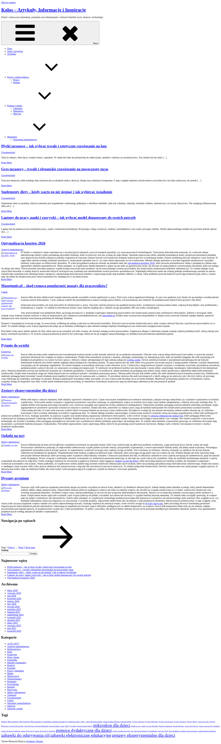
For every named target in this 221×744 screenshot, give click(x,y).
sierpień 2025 (13, 620)
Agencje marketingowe (12, 249)
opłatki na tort (136, 726)
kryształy (73, 726)
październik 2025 (15, 614)
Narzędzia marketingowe (25, 139)
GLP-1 (67, 726)
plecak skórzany (178, 726)
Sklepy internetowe (10, 397)
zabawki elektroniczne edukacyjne (166, 415)
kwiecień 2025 (14, 631)
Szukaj (4, 550)
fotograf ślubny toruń (56, 726)
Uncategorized (8, 152)
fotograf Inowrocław (16, 726)
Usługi (4, 292)
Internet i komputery (16, 662)
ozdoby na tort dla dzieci (126, 461)
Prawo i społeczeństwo (18, 77)
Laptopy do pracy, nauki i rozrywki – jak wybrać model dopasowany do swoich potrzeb (68, 217)
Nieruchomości (14, 679)
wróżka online (134, 360)
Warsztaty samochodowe (19, 703)
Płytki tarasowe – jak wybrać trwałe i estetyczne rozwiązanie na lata (54, 146)
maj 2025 (11, 628)
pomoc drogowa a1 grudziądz (209, 726)
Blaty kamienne (13, 722)
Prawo (16, 80)
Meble (10, 673)
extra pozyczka (203, 722)
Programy (12, 681)
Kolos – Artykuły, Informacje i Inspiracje (43, 9)
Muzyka (17, 114)
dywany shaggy (192, 722)
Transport (11, 695)
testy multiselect (174, 731)
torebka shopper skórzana (207, 731)
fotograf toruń (29, 726)
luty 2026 (11, 604)
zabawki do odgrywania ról (25, 735)
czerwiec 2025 (14, 625)
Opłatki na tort (13, 436)
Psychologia (13, 684)
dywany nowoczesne (166, 722)
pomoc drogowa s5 (27, 731)
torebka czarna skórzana (188, 731)
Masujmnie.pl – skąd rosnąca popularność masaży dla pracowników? (54, 286)
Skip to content (8, 2)
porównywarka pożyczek (121, 731)
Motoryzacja (13, 676)
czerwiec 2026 (14, 593)
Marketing (12, 137)
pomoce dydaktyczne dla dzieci (84, 730)
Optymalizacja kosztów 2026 (23, 243)
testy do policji (163, 731)
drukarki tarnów (126, 722)
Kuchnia (11, 668)
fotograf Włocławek (42, 726)
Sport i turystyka (15, 51)
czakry (82, 722)
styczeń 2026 (13, 606)
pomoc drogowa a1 (191, 726)
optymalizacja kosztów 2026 (141, 263)
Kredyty (11, 665)
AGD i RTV (13, 643)
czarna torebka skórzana (111, 722)
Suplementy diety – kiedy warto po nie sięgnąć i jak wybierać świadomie (56, 192)
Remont (11, 687)
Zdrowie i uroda (15, 708)
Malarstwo (18, 111)
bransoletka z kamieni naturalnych (55, 722)
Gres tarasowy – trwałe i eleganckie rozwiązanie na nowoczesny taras (54, 169)
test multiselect (152, 731)
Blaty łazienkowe (37, 722)
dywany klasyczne (154, 503)
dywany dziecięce (138, 722)
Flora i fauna (13, 657)
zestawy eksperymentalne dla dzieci (143, 735)
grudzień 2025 (14, 609)
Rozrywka (12, 689)
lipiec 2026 (12, 590)
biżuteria (4, 722)
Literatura (17, 108)
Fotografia (12, 660)
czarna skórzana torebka (94, 722)
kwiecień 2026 (14, 598)
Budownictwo (14, 649)
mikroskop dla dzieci (111, 725)
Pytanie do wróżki (15, 345)
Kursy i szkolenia (15, 670)
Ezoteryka (6, 351)
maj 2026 (11, 596)
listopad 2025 (13, 612)
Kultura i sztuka (14, 105)
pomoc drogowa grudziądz (10, 731)
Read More (6, 162)
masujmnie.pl (108, 315)
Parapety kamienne (165, 726)
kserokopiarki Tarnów (84, 726)
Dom (9, 48)
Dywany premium (15, 478)
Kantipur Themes (34, 741)
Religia (16, 82)
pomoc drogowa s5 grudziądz (45, 731)
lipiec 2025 (12, 623)
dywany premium (180, 722)
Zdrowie (11, 706)
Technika (11, 54)
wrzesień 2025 (14, 617)
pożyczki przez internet (138, 731)
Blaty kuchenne (24, 722)
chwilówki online (74, 722)
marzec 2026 (13, 601)
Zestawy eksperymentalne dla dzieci (29, 390)
